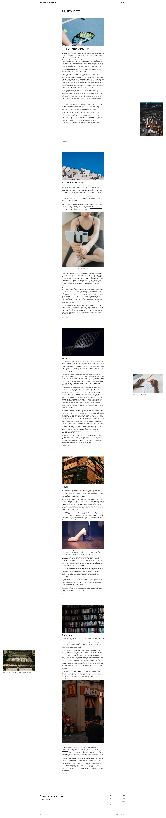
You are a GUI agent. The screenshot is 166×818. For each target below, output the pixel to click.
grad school (79, 76)
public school (76, 363)
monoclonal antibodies (74, 426)
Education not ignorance (48, 2)
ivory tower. (73, 493)
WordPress (124, 814)
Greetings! (67, 635)
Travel (65, 487)
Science (66, 358)
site (65, 570)
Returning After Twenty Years (76, 49)
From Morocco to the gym (74, 182)
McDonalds (65, 751)
